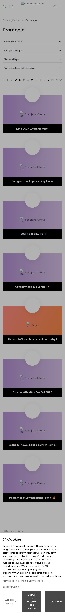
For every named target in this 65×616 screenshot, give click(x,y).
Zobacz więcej (9, 601)
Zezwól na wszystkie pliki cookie (32, 601)
